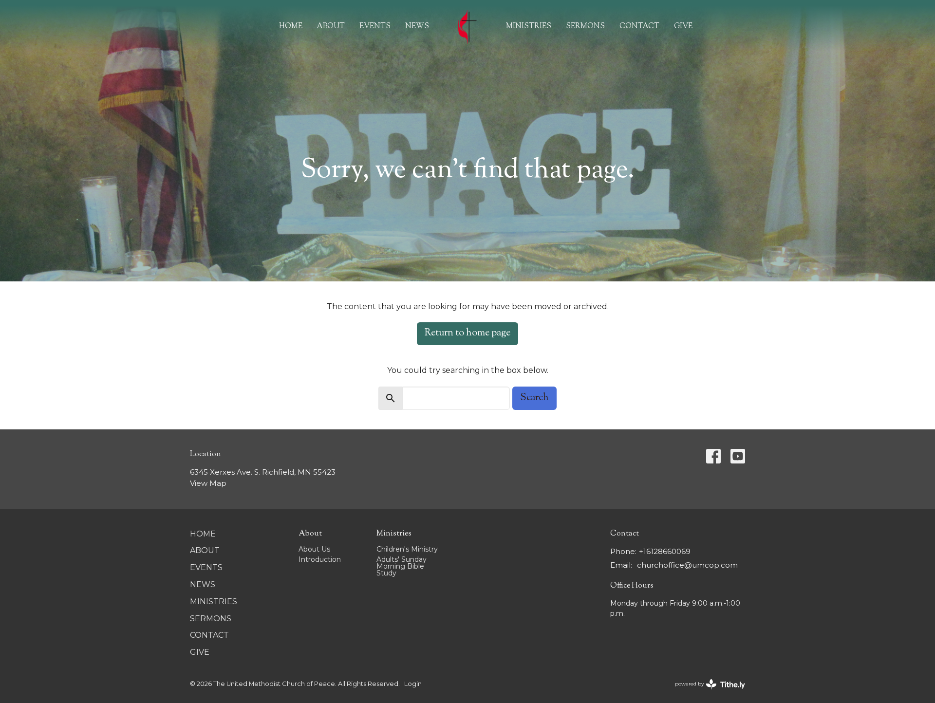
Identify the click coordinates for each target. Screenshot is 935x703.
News (417, 26)
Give (683, 26)
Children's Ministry (407, 549)
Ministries (528, 26)
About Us (314, 549)
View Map (208, 483)
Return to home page (467, 333)
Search (534, 398)
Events (375, 26)
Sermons (585, 26)
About (331, 26)
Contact (639, 26)
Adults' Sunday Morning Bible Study (401, 566)
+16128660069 (665, 551)
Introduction (320, 559)
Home (290, 26)
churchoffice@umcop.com (687, 565)
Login (413, 683)
